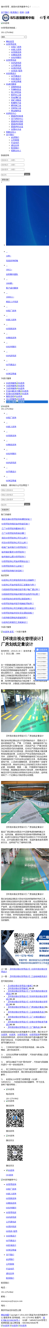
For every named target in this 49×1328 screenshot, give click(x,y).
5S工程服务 (11, 399)
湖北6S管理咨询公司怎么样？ (15, 538)
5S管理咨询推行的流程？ (13, 571)
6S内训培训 (16, 63)
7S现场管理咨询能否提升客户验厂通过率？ (21, 589)
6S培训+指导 (16, 71)
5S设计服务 (11, 402)
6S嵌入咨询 (16, 49)
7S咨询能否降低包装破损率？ (15, 618)
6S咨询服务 (11, 383)
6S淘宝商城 (16, 81)
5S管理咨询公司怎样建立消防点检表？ (19, 608)
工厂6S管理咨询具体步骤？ (14, 533)
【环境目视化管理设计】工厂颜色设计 (24, 1027)
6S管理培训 (11, 60)
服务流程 (10, 396)
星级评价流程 (17, 121)
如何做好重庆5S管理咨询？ (14, 552)
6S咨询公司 (36, 7)
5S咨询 (4, 1034)
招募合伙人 (11, 132)
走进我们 (15, 137)
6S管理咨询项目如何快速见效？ (16, 524)
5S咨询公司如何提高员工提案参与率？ (19, 585)
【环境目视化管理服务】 (18, 988)
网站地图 (5, 1315)
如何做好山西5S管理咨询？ (14, 557)
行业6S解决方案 (13, 391)
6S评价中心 (11, 113)
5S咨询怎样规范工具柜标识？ (15, 622)
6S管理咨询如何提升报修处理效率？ (18, 603)
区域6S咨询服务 (13, 394)
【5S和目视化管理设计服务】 (20, 986)
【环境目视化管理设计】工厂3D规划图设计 (26, 1017)
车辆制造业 (16, 89)
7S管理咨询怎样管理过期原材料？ (17, 599)
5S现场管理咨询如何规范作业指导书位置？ (21, 594)
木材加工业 (16, 108)
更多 (45, 514)
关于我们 (5, 12)
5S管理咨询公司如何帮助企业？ (16, 561)
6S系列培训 (16, 68)
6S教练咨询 (16, 55)
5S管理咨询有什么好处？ (13, 566)
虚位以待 (15, 145)
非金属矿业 (16, 97)
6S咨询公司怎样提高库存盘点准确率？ (19, 580)
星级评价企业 (17, 127)
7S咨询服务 (11, 388)
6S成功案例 (11, 84)
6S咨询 (12, 1034)
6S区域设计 (16, 79)
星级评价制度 (17, 124)
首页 (11, 632)
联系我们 (14, 12)
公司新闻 (15, 140)
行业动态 (15, 143)
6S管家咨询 (16, 52)
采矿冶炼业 (16, 100)
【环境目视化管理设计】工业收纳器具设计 (28, 976)
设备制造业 (16, 87)
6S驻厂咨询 (16, 47)
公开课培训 (16, 65)
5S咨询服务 (11, 386)
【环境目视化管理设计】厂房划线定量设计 (26, 1007)
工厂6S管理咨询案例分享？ (14, 528)
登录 (22, 12)
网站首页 (10, 41)
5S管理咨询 (22, 1034)
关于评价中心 (17, 119)
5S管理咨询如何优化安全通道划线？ (18, 613)
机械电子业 (16, 103)
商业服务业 (16, 111)
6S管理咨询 (11, 44)
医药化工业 (16, 95)
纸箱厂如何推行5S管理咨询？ (15, 547)
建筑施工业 (16, 105)
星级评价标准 (17, 116)
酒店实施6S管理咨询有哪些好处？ (17, 519)
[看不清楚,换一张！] (27, 174)
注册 (27, 12)
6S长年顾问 (16, 57)
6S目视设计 (11, 73)
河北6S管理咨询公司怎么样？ (15, 543)
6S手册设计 (16, 76)
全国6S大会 (16, 129)
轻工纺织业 (16, 92)
